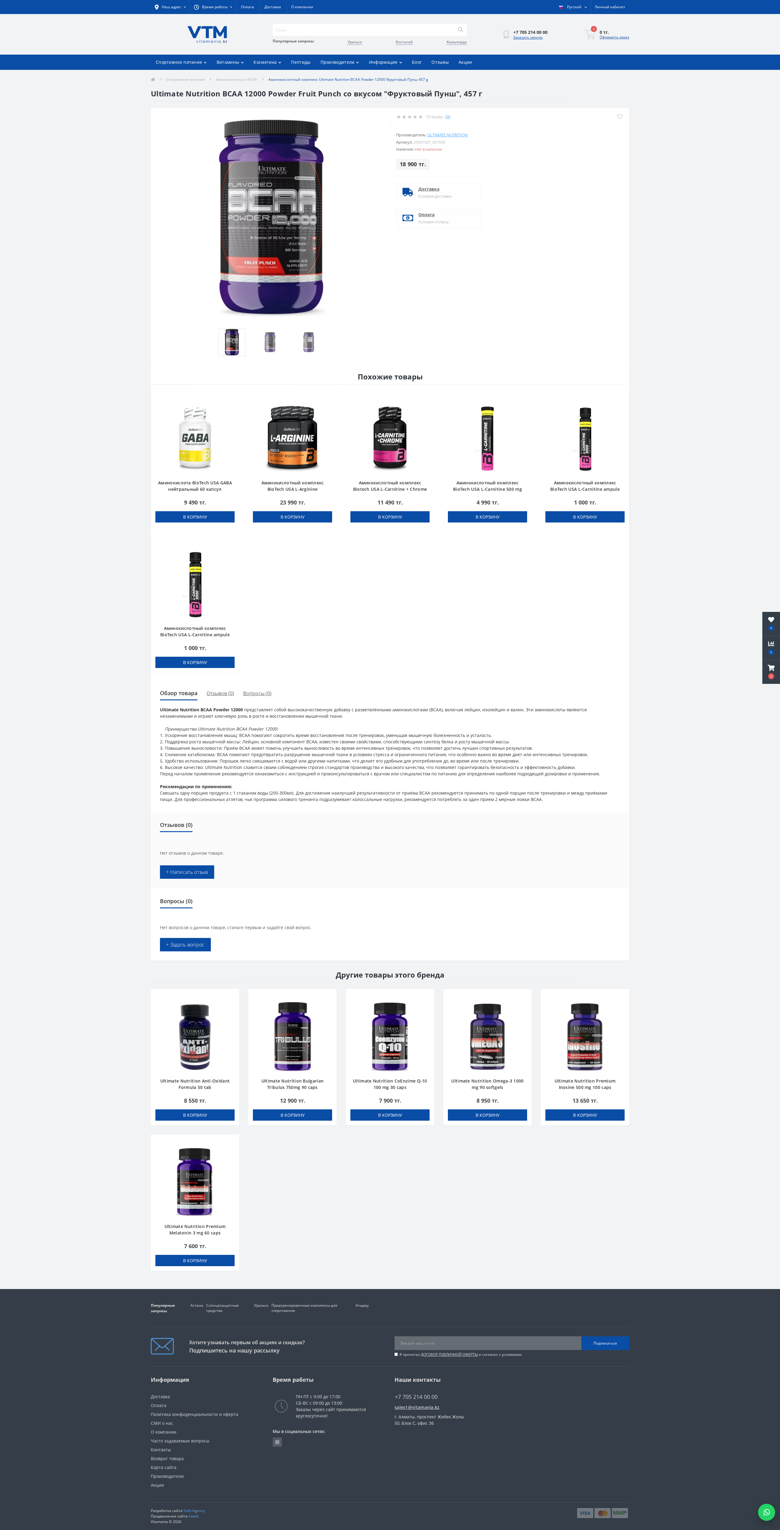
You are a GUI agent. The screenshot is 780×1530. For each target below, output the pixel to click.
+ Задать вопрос (185, 944)
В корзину (195, 517)
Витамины (228, 62)
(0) (447, 117)
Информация (383, 62)
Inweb (194, 1516)
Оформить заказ (614, 37)
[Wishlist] (619, 117)
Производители (338, 62)
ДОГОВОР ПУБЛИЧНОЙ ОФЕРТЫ (449, 1354)
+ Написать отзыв (187, 872)
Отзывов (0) (220, 693)
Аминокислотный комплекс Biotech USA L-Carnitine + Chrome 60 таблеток (390, 489)
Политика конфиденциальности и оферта (194, 1414)
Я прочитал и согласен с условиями (460, 1354)
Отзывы (440, 62)
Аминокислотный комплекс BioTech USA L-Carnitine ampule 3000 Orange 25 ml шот (195, 634)
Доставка (272, 6)
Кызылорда (457, 42)
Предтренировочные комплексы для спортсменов (304, 1308)
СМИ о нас (162, 1423)
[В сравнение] (232, 408)
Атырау (362, 1305)
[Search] (460, 30)
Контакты (161, 1450)
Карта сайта (163, 1467)
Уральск (355, 42)
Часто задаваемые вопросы (180, 1441)
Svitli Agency (194, 1510)
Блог (417, 62)
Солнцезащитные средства (222, 1308)
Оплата (247, 6)
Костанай (404, 42)
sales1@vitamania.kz (417, 1407)
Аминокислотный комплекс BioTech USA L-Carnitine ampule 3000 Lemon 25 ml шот (585, 489)
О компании (302, 6)
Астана (196, 1305)
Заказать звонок (528, 37)
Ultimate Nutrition (447, 135)
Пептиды (300, 62)
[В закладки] (232, 399)
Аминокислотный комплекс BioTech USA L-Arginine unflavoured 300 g (292, 489)
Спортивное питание (179, 62)
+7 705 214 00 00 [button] (416, 1396)
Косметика (265, 62)
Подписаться (605, 1343)
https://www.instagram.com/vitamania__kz (277, 1442)
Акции (465, 62)
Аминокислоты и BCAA (236, 79)
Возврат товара (167, 1458)
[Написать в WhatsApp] (766, 1512)
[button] (771, 672)
